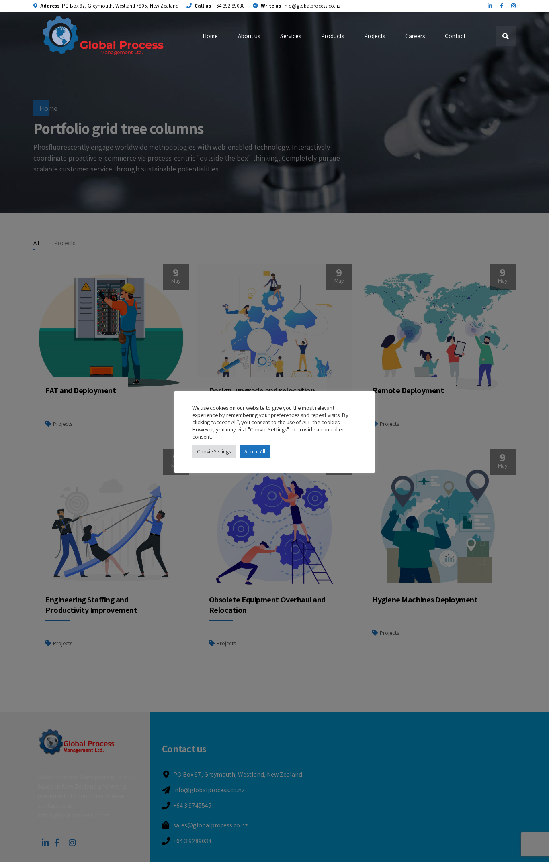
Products (332, 36)
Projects (374, 36)
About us (249, 36)
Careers (415, 36)
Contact (455, 36)
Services (290, 36)
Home (210, 36)
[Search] (506, 36)
